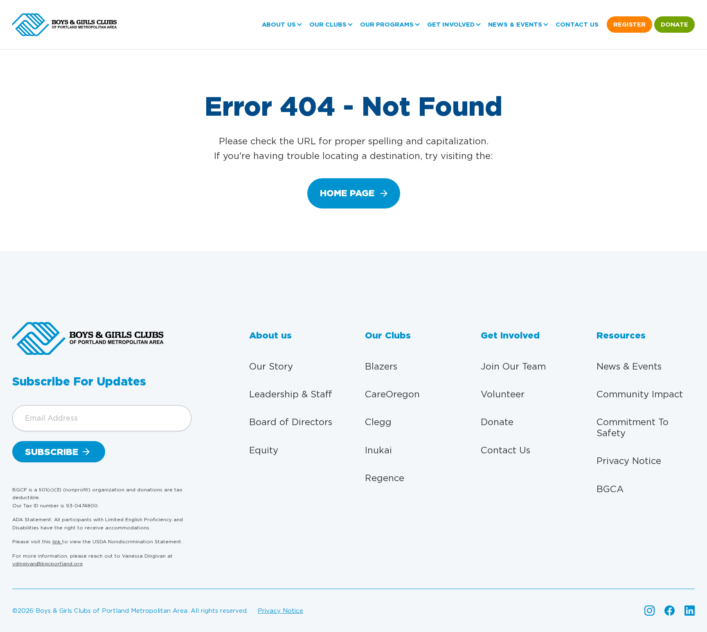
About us (279, 24)
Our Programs (387, 24)
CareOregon (392, 394)
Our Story (271, 366)
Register (629, 24)
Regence (384, 478)
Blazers (381, 366)
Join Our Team (513, 366)
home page (347, 193)
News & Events (515, 24)
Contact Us (577, 24)
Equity (263, 450)
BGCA (610, 489)
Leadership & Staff (290, 394)
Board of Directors (290, 422)
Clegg (378, 422)
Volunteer (503, 394)
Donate (674, 24)
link (57, 541)
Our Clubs (328, 24)
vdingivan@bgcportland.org (47, 563)
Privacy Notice (629, 460)
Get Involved (451, 24)
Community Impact (640, 394)
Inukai (378, 450)
